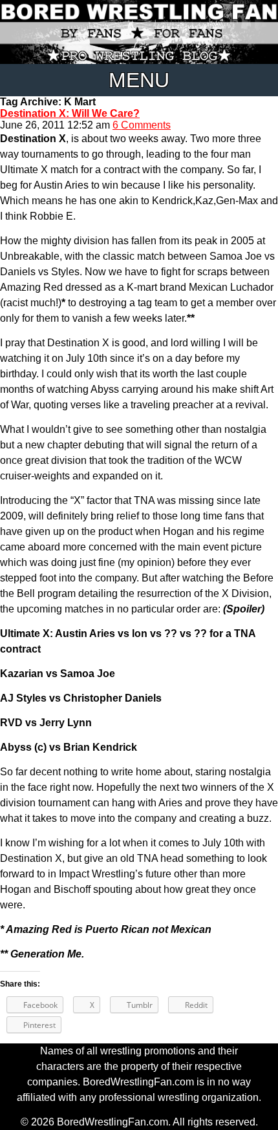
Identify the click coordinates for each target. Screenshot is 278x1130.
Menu (139, 80)
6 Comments (141, 125)
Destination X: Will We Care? (70, 113)
